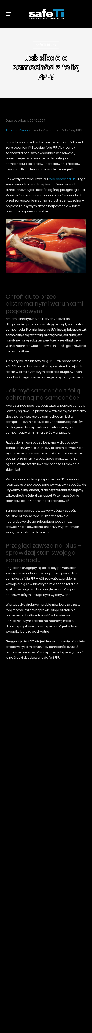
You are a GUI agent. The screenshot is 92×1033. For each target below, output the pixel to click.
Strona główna (17, 130)
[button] (8, 14)
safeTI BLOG (46, 44)
